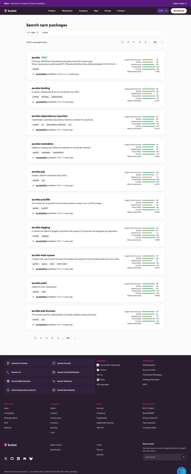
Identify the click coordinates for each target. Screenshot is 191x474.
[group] (39, 74)
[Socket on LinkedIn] (18, 458)
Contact (121, 11)
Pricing (108, 11)
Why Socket (67, 11)
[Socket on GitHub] (12, 458)
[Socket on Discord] (24, 458)
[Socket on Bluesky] (31, 458)
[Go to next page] (162, 42)
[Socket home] (10, 10)
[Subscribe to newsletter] (183, 457)
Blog (96, 11)
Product (51, 11)
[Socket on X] (5, 458)
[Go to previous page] (116, 42)
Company (83, 11)
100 (155, 42)
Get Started (179, 11)
